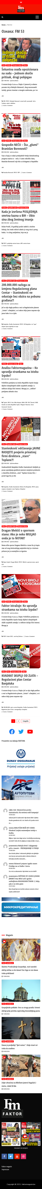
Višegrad (22, 405)
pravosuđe (29, 101)
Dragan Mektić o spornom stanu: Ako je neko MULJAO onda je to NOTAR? (19, 534)
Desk (3, 65)
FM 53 (7, 101)
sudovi (8, 103)
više (3, 96)
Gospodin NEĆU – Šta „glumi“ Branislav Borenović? (20, 146)
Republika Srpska (12, 207)
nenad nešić (23, 101)
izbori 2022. (10, 636)
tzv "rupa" (34, 324)
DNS (4, 101)
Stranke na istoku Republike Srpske (11, 405)
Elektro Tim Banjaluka (25, 487)
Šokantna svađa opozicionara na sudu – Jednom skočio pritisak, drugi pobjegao (20, 73)
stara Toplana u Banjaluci (18, 489)
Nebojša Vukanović (15, 101)
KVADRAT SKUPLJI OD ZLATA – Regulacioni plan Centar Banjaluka (20, 679)
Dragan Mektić (14, 562)
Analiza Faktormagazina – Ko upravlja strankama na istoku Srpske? (20, 371)
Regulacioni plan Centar (8, 709)
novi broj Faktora (18, 636)
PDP (19, 172)
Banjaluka (6, 324)
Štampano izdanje (17, 65)
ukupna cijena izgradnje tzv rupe (10, 326)
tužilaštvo (12, 103)
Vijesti (25, 65)
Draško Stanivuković (14, 324)
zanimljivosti (10, 963)
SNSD (36, 402)
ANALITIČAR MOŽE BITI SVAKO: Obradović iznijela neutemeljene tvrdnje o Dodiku (23, 830)
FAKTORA (21, 741)
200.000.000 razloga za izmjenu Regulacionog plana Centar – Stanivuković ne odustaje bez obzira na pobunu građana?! (21, 292)
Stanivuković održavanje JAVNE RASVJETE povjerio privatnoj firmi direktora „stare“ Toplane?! (21, 454)
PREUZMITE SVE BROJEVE (21, 1148)
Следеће (25, 721)
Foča (12, 402)
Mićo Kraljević (17, 402)
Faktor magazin (7, 1166)
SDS (29, 402)
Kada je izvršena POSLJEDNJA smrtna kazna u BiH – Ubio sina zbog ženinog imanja (19, 215)
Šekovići (32, 402)
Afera (3, 281)
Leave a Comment (7, 105)
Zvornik (9, 407)
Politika (9, 65)
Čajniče (5, 402)
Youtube (17, 1156)
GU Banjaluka (27, 324)
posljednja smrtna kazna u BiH (15, 243)
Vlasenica (27, 405)
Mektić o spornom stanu (29, 562)
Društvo (4, 207)
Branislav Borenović (8, 172)
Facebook (4, 1156)
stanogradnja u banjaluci (20, 709)
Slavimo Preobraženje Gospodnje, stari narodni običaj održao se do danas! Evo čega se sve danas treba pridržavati (20, 970)
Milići (23, 402)
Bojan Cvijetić (6, 562)
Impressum (5, 1169)
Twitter (10, 1156)
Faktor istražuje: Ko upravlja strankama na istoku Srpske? (20, 607)
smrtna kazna (26, 243)
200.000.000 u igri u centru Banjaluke (13, 707)
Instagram (23, 1156)
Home (3, 25)
